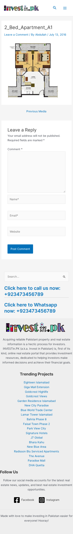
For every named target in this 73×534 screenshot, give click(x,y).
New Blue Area (36, 446)
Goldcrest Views (36, 396)
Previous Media (36, 111)
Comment (15, 149)
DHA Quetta (36, 465)
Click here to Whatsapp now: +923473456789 (30, 308)
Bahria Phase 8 (36, 419)
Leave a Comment (16, 34)
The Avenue (36, 456)
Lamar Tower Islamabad (36, 414)
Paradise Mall (36, 460)
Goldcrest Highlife (36, 391)
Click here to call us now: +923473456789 (32, 291)
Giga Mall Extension (36, 387)
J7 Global (37, 437)
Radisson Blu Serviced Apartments (36, 451)
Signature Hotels (36, 433)
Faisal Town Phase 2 (36, 424)
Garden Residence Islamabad (36, 401)
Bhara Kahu (36, 442)
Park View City (36, 428)
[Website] (37, 232)
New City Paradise (37, 405)
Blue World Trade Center (37, 410)
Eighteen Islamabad (36, 382)
